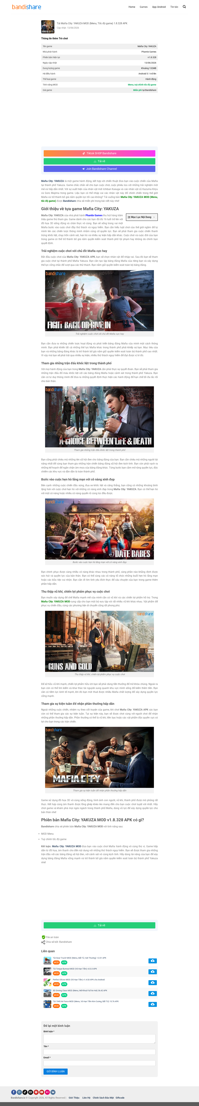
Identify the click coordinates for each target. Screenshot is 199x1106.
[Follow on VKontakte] (53, 1092)
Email (47, 1057)
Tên (46, 1046)
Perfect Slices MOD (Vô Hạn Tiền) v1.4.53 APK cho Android (79, 979)
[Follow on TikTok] (25, 1092)
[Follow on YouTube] (41, 1092)
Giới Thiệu (74, 1097)
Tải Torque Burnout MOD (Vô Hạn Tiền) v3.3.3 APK (75, 969)
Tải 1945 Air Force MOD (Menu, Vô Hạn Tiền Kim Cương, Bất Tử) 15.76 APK (86, 1001)
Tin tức (174, 6)
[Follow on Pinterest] (36, 1092)
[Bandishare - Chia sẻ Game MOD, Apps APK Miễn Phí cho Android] (26, 6)
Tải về (101, 161)
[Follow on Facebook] (13, 1092)
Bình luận (49, 1031)
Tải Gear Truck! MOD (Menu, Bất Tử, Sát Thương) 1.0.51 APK (79, 958)
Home (132, 6)
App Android (159, 6)
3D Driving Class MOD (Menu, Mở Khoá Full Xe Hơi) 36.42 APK (80, 990)
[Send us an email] (30, 1092)
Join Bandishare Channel (101, 168)
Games (144, 6)
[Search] (184, 7)
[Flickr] (47, 1092)
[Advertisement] (99, 120)
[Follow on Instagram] (19, 1092)
